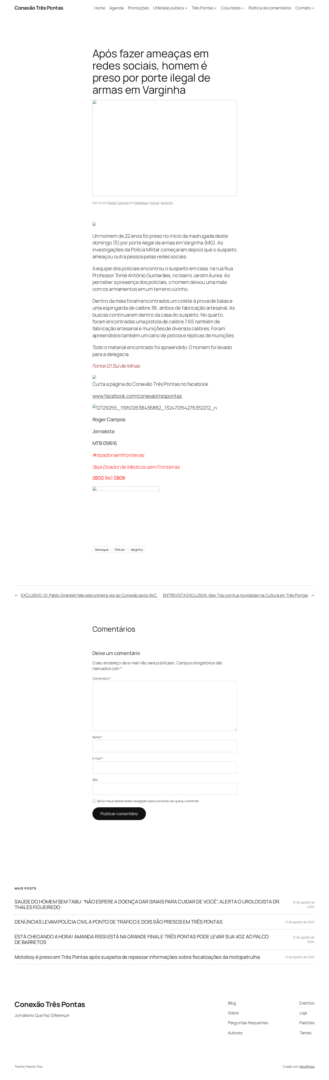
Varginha (166, 203)
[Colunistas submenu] (243, 8)
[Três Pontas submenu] (215, 8)
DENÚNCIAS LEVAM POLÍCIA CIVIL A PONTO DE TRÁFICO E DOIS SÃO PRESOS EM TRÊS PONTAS (118, 922)
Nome (97, 737)
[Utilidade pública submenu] (186, 8)
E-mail (97, 758)
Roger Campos (118, 203)
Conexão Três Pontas (39, 7)
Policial (154, 203)
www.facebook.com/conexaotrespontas (137, 396)
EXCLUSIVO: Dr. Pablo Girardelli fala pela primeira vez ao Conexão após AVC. (89, 595)
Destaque (141, 203)
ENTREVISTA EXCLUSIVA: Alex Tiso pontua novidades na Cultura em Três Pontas (235, 595)
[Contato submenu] (313, 8)
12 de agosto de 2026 (299, 922)
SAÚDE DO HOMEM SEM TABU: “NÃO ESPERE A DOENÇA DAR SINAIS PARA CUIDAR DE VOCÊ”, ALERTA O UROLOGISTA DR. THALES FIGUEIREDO (148, 904)
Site (95, 780)
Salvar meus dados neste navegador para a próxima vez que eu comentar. (148, 801)
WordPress (306, 1066)
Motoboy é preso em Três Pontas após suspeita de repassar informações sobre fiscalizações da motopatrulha (137, 957)
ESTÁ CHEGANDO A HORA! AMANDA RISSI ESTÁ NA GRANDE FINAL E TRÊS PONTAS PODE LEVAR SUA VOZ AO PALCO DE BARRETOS (142, 939)
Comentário (101, 678)
